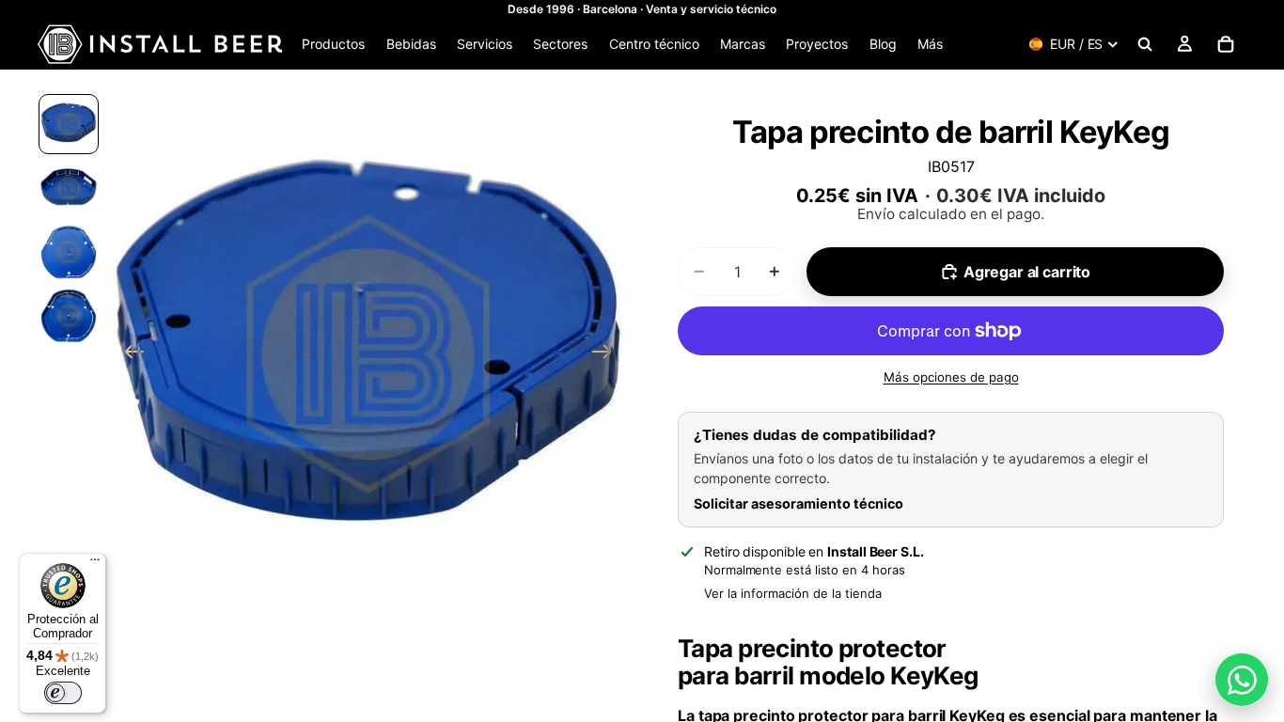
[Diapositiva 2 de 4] (68, 188)
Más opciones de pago (951, 377)
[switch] (63, 693)
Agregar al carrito (1026, 271)
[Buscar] (1145, 44)
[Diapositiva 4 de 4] (68, 316)
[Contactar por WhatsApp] (1241, 679)
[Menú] (95, 564)
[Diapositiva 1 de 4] (68, 124)
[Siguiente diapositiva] (608, 354)
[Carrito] (1225, 44)
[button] (368, 354)
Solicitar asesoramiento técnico (798, 503)
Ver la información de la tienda (793, 593)
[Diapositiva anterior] (128, 354)
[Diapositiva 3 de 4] (68, 252)
